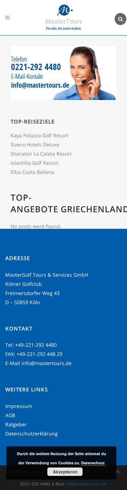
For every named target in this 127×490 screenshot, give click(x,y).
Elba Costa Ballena (32, 172)
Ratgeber (16, 424)
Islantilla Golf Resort (34, 162)
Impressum (18, 406)
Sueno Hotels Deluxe (35, 144)
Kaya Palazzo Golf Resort (39, 135)
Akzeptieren (65, 472)
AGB (10, 415)
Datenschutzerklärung (31, 433)
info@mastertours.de (47, 363)
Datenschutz (93, 462)
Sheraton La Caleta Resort (41, 153)
